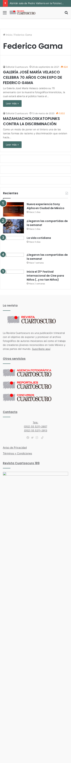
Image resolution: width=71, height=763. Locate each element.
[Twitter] (33, 437)
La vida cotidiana (39, 238)
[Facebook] (29, 437)
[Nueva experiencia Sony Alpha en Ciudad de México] (13, 209)
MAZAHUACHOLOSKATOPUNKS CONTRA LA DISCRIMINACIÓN (31, 121)
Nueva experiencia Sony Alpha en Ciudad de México (45, 206)
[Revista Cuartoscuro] (24, 12)
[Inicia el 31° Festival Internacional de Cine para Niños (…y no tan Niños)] (13, 277)
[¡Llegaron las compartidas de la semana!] (13, 226)
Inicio (8, 34)
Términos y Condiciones (17, 453)
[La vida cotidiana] (13, 243)
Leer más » (12, 103)
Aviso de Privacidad (15, 447)
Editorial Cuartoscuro (17, 66)
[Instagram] (38, 437)
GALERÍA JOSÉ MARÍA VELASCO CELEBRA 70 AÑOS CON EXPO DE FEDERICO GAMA (32, 77)
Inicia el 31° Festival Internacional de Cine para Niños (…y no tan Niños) (45, 276)
